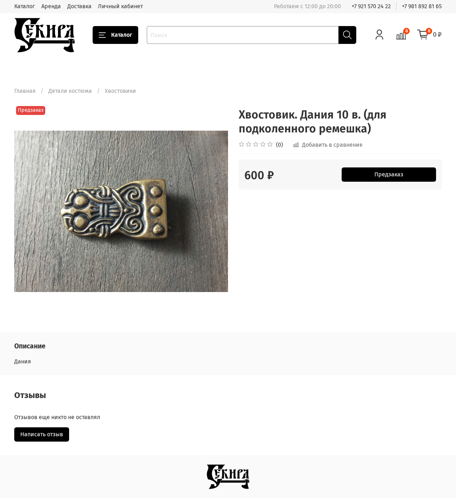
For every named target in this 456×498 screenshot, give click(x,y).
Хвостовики (120, 90)
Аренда (51, 6)
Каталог (24, 6)
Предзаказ (388, 174)
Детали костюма (70, 90)
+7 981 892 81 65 (422, 6)
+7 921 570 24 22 (371, 6)
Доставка (79, 6)
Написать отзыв (41, 434)
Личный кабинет (120, 6)
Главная (25, 90)
